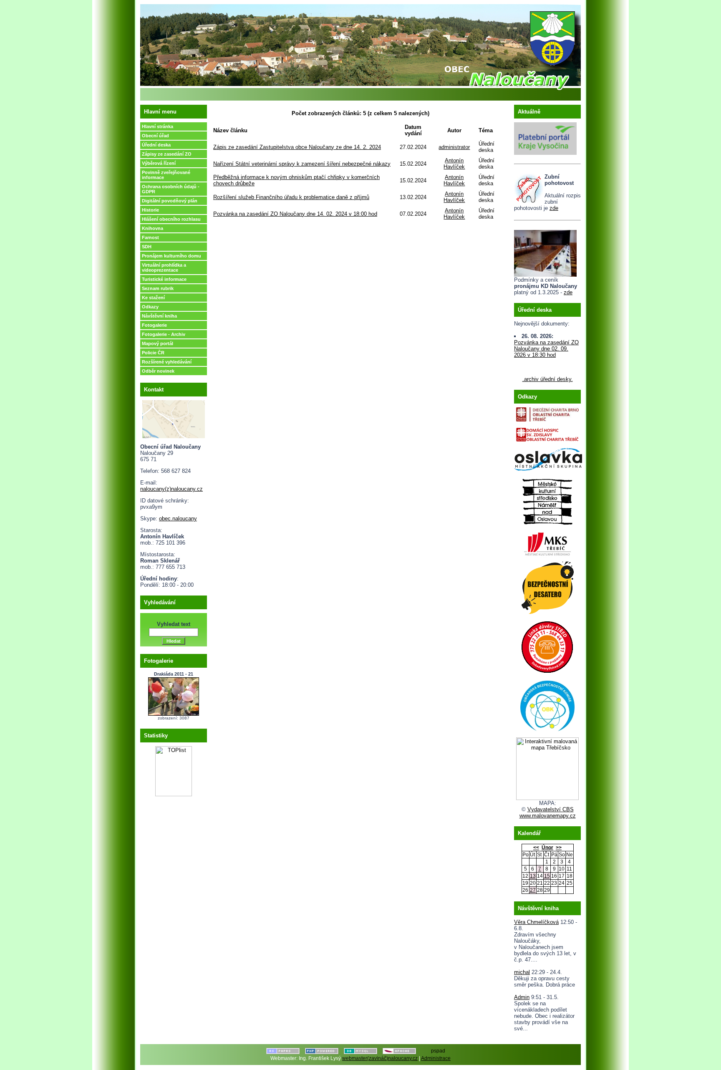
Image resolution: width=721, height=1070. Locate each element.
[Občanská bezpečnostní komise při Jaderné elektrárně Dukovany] (547, 704)
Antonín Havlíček (454, 163)
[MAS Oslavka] (548, 457)
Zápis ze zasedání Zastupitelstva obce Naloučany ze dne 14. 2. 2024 (297, 147)
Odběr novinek (158, 370)
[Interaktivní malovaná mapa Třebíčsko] (547, 798)
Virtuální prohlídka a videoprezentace (164, 267)
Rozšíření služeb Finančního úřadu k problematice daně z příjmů (291, 197)
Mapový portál (157, 343)
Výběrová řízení (159, 163)
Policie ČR (153, 352)
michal (522, 972)
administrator (454, 147)
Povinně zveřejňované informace (166, 175)
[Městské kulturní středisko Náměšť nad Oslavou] (547, 499)
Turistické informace (164, 279)
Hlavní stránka (157, 126)
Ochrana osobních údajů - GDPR (170, 189)
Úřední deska (156, 144)
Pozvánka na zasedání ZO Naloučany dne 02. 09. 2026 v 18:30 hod (546, 348)
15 (547, 876)
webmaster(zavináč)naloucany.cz (380, 1058)
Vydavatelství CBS (550, 809)
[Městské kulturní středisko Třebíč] (547, 541)
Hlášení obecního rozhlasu (171, 219)
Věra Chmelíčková (536, 922)
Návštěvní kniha (159, 315)
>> (559, 847)
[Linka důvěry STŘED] (547, 645)
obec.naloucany (178, 518)
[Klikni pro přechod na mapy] (173, 417)
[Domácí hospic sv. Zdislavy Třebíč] (547, 432)
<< (536, 847)
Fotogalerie (154, 325)
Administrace (436, 1058)
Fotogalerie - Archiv (163, 334)
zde (554, 208)
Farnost (150, 237)
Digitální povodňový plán (169, 200)
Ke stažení (153, 297)
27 (533, 890)
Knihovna (152, 228)
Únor (547, 847)
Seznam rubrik (158, 288)
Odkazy (150, 306)
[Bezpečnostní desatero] (547, 586)
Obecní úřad (155, 135)
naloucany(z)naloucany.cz (171, 489)
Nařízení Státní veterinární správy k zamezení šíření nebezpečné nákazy (302, 164)
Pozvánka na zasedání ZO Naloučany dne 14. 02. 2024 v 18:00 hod (295, 214)
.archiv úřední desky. (547, 379)
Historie (150, 209)
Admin (521, 997)
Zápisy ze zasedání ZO (167, 153)
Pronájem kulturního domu (171, 255)
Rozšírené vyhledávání (167, 361)
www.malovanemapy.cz (547, 816)
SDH (146, 246)
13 (533, 876)
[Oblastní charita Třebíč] (547, 412)
